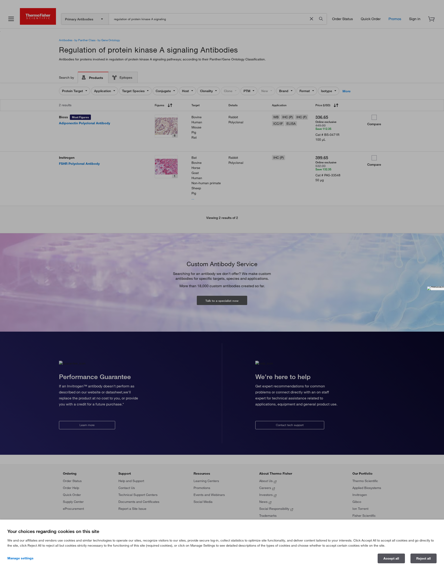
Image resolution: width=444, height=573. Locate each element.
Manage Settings (20, 558)
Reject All (423, 558)
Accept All (391, 558)
